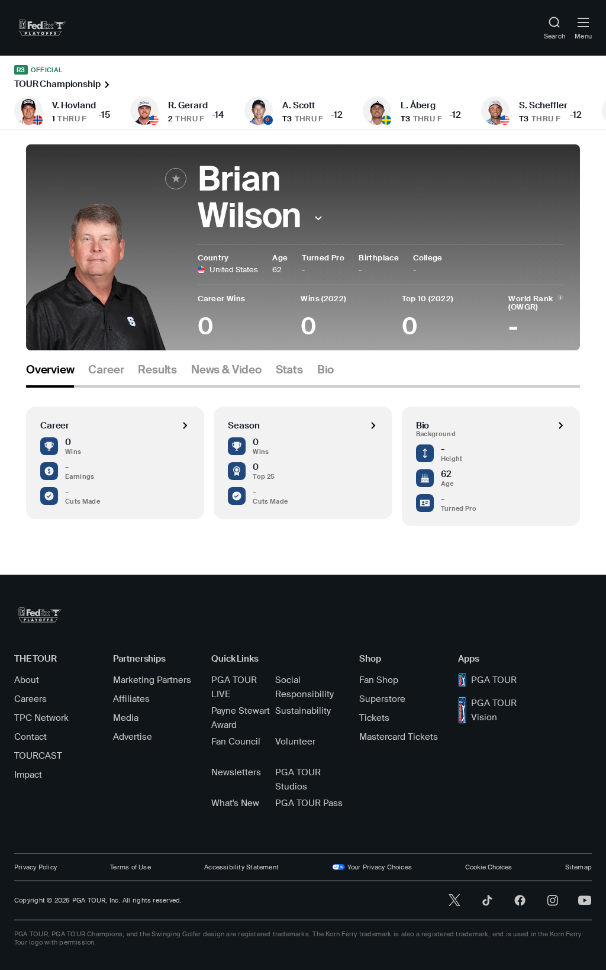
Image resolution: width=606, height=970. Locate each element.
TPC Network (41, 718)
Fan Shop (378, 680)
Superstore (382, 699)
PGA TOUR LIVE (234, 687)
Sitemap (578, 867)
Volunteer (295, 741)
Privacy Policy (35, 867)
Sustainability (303, 711)
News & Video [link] (226, 369)
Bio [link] (325, 369)
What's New (235, 803)
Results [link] (157, 369)
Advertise (132, 737)
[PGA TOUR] (40, 615)
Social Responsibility (304, 687)
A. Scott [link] (298, 105)
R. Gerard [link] (188, 105)
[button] (318, 218)
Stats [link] (289, 369)
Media (125, 718)
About (26, 680)
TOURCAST (38, 756)
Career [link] (106, 369)
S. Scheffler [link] (543, 105)
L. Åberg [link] (418, 105)
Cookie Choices (488, 867)
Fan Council (235, 741)
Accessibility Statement (241, 867)
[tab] (50, 374)
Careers (30, 699)
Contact (30, 737)
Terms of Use (130, 867)
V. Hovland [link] (74, 105)
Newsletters (236, 772)
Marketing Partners (152, 680)
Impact (28, 775)
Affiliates (131, 699)
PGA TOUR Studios (298, 779)
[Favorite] (175, 178)
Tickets (374, 718)
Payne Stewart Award (240, 718)
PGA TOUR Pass (309, 803)
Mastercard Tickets (398, 737)
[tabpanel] (303, 457)
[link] (42, 28)
